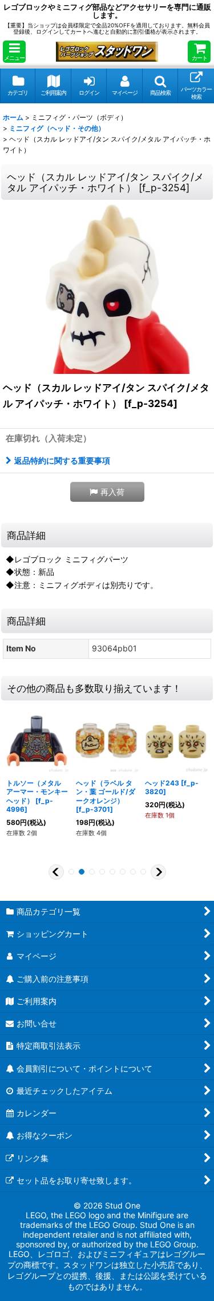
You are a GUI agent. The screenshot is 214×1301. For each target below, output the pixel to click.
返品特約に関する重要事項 (62, 460)
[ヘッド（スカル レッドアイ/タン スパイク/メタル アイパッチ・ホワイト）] (107, 288)
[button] (14, 52)
